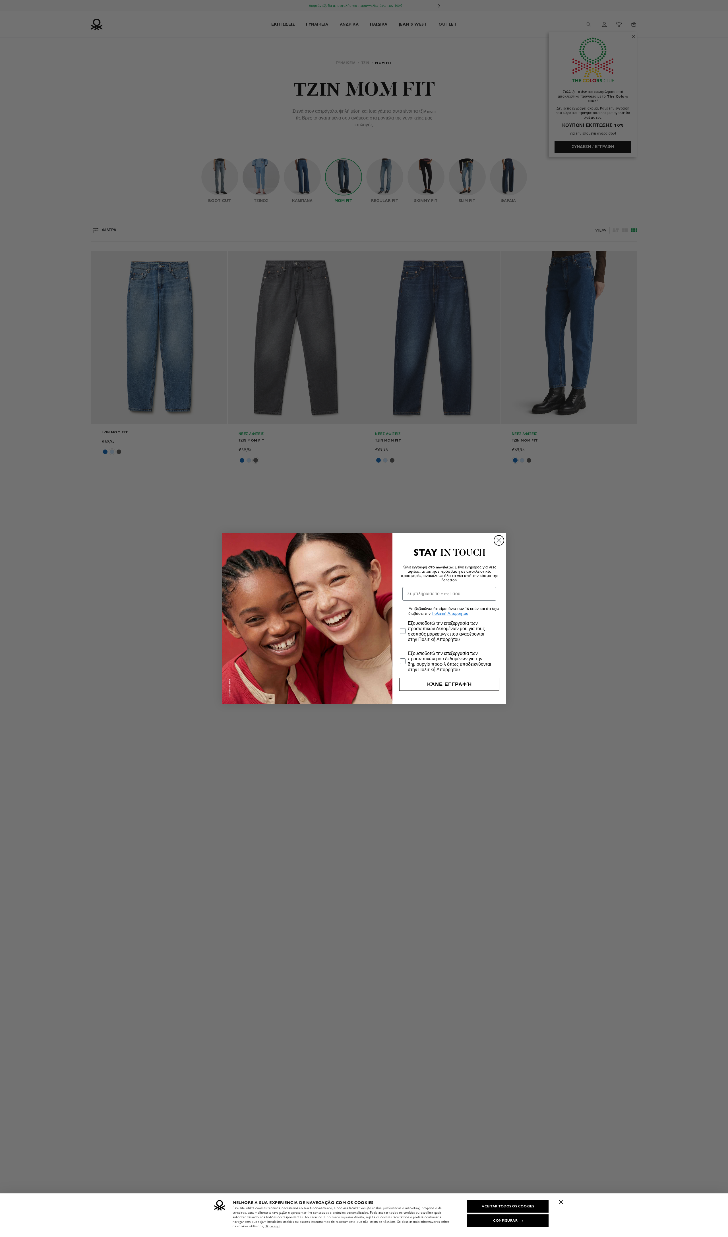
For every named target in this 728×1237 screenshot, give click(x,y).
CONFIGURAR (505, 1220)
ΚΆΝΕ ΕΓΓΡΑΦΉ (449, 684)
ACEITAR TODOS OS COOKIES (508, 1206)
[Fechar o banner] (561, 1202)
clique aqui (272, 1226)
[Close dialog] (499, 540)
